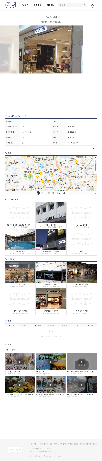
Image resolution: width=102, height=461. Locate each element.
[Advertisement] (51, 96)
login (92, 7)
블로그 (13, 350)
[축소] (95, 172)
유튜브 (7, 350)
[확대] (95, 157)
